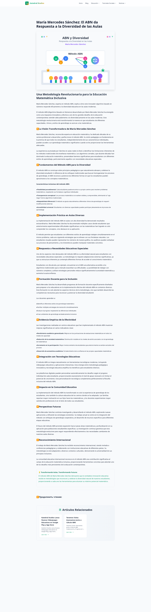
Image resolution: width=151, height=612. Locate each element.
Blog (86, 3)
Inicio (81, 3)
